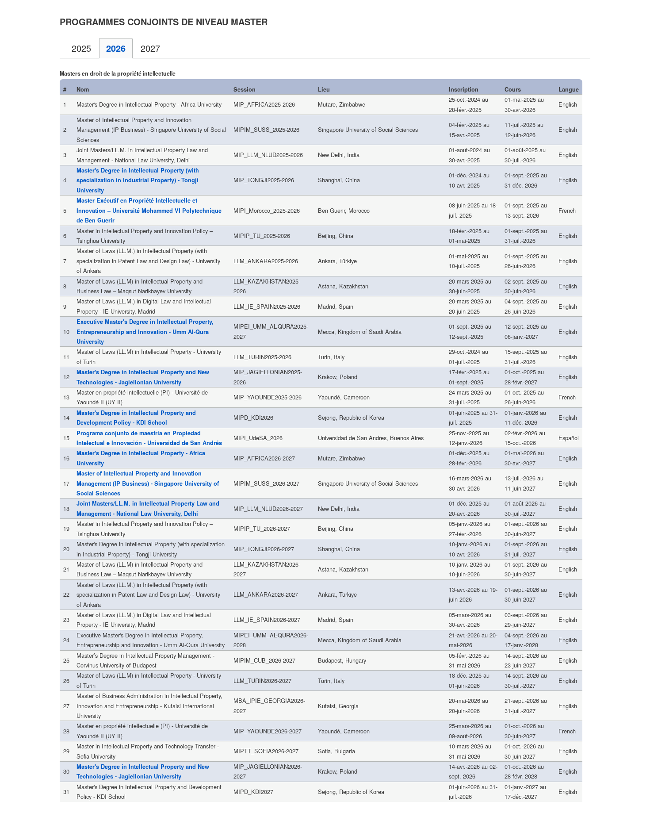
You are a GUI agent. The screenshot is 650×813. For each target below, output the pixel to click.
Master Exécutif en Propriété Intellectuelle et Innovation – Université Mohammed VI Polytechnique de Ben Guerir (149, 210)
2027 (150, 48)
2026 (116, 48)
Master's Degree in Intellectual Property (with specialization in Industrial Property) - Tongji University (137, 180)
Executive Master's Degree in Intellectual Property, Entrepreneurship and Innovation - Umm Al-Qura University (145, 331)
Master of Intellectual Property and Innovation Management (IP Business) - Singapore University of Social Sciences (147, 483)
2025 (81, 48)
